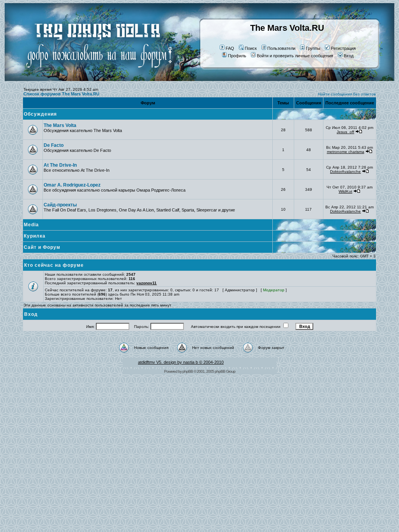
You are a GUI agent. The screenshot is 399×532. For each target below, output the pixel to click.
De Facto (54, 145)
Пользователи (281, 48)
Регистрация (343, 48)
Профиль (237, 55)
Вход (348, 55)
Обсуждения (40, 114)
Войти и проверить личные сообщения (295, 55)
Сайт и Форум (42, 247)
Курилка (35, 236)
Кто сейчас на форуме (54, 265)
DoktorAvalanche (345, 171)
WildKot (345, 191)
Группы (313, 48)
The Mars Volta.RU (287, 28)
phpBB (187, 371)
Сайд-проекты (60, 205)
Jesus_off (345, 132)
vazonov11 (146, 283)
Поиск (251, 48)
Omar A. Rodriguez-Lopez (72, 185)
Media (31, 224)
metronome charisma (345, 152)
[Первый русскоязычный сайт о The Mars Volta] (92, 79)
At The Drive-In (60, 165)
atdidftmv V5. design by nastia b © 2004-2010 (181, 362)
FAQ (230, 48)
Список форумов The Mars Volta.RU (61, 94)
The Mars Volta (60, 125)
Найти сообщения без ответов (347, 94)
